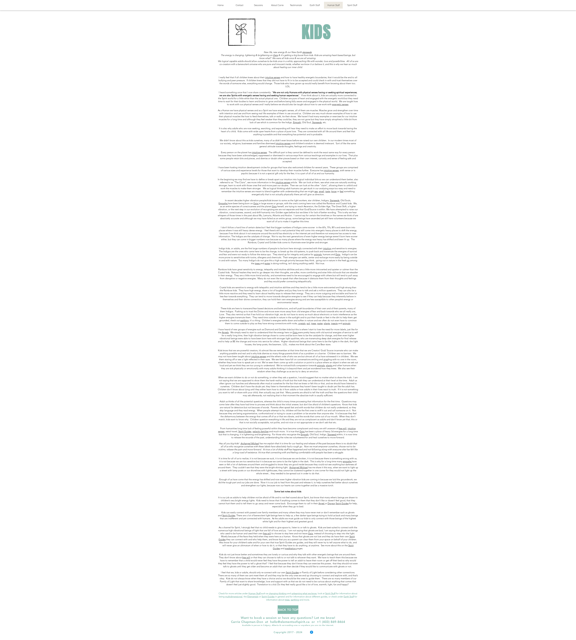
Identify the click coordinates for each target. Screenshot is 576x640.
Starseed (332, 434)
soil (308, 323)
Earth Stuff (349, 596)
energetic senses (340, 104)
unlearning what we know (303, 593)
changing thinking (277, 593)
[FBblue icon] (311, 632)
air (348, 260)
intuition (327, 248)
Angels (225, 332)
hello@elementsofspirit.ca (290, 622)
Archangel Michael (249, 443)
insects (334, 323)
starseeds (307, 52)
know (334, 191)
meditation (290, 548)
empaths (347, 461)
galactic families (260, 431)
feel (342, 191)
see (316, 191)
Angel (321, 503)
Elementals (252, 596)
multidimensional (233, 596)
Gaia (275, 55)
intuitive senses (272, 77)
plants (327, 323)
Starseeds (317, 122)
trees (257, 263)
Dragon (331, 503)
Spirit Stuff (330, 593)
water (267, 263)
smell (321, 191)
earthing (244, 320)
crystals (301, 323)
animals (318, 254)
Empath (297, 122)
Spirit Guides (244, 431)
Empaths (223, 203)
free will (342, 428)
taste (327, 191)
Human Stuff (254, 593)
